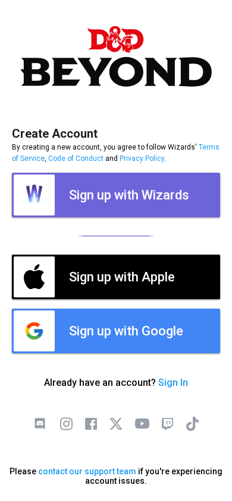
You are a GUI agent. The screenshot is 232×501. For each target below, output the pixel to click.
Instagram (66, 424)
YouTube (142, 424)
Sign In (173, 382)
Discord (40, 424)
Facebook (91, 424)
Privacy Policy (142, 158)
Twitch (167, 424)
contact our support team (87, 471)
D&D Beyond (116, 56)
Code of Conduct (76, 158)
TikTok (192, 424)
